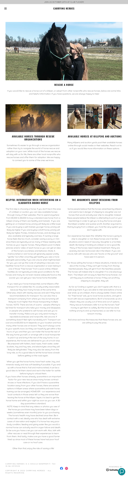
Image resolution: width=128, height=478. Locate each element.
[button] (6, 8)
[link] (64, 8)
